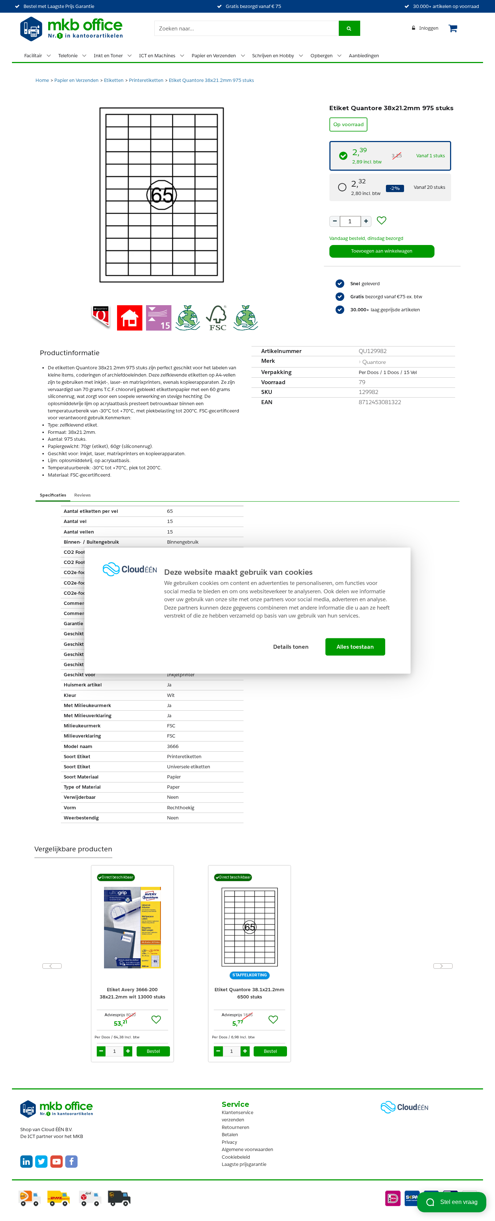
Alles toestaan (355, 646)
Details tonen (291, 646)
